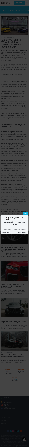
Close (25, 213)
